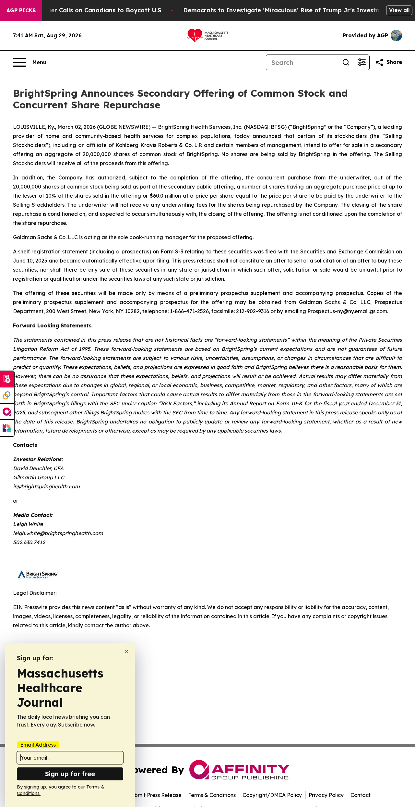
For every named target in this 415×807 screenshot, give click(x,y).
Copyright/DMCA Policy (272, 795)
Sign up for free (70, 774)
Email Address (38, 744)
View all (399, 10)
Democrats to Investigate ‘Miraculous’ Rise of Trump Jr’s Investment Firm (294, 10)
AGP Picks (21, 10)
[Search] (346, 62)
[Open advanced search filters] (361, 62)
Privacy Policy (326, 795)
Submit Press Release (155, 795)
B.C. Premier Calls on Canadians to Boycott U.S (91, 10)
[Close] (127, 651)
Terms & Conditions (212, 795)
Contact (360, 795)
